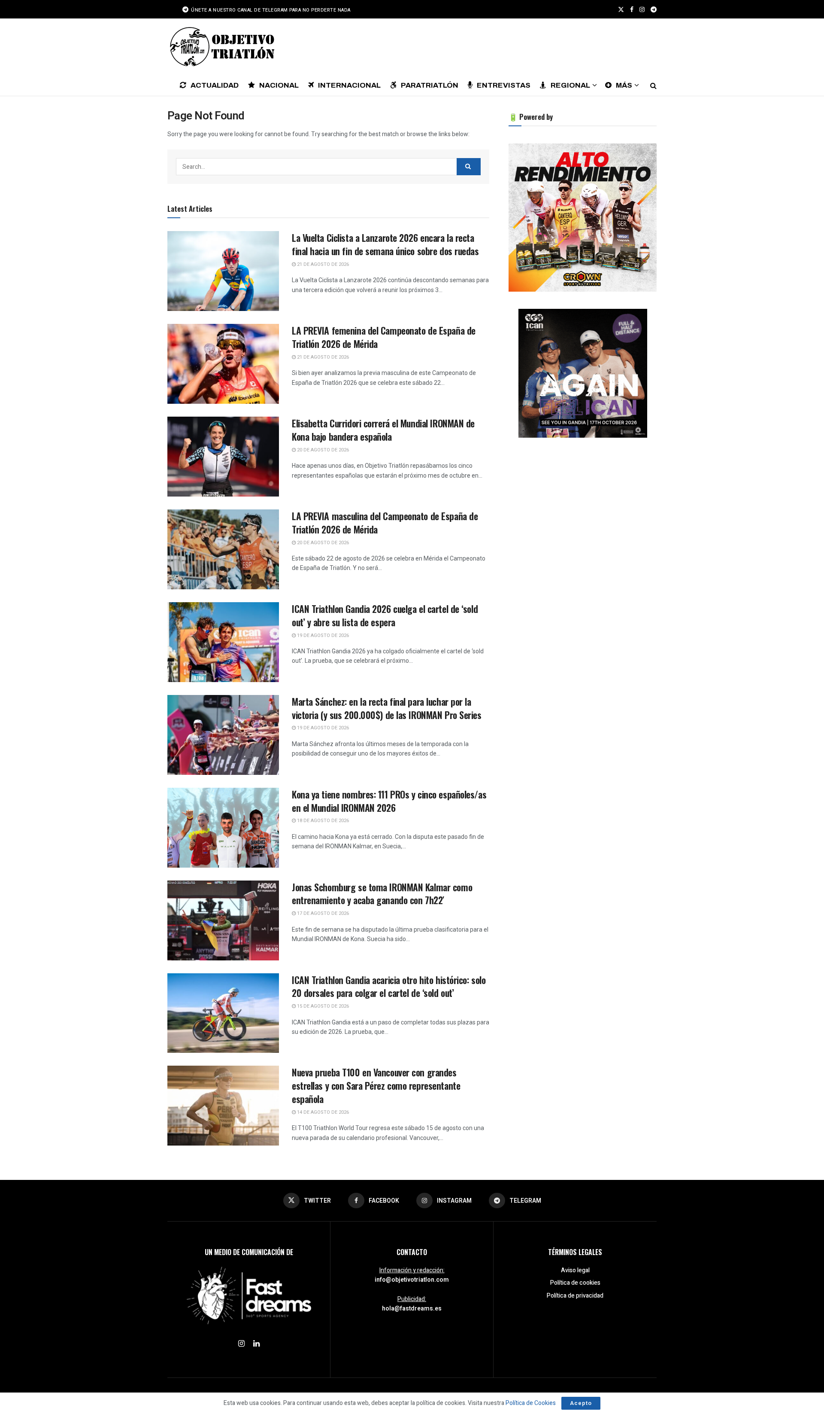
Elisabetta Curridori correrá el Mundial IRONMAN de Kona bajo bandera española (383, 429)
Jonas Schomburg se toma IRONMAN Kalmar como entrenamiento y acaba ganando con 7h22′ (382, 893)
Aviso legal (575, 1270)
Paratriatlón (429, 85)
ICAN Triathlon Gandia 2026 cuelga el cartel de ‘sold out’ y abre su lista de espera (385, 615)
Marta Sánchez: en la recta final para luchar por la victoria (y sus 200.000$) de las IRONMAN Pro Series (387, 708)
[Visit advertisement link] (583, 217)
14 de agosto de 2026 (322, 1112)
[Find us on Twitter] (621, 9)
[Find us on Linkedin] (256, 1344)
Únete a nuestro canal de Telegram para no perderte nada (270, 10)
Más (624, 85)
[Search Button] (653, 85)
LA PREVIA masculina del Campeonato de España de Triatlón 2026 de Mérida (385, 522)
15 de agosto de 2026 (322, 1006)
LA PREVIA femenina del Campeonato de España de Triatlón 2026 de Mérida (384, 336)
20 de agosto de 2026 (322, 450)
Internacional (349, 85)
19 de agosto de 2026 (322, 635)
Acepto (581, 1403)
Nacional (279, 85)
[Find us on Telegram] (654, 9)
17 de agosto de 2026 (322, 913)
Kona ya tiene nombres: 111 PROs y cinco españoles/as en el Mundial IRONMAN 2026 (389, 800)
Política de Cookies (531, 1403)
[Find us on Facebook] (631, 9)
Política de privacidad (575, 1295)
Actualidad (215, 85)
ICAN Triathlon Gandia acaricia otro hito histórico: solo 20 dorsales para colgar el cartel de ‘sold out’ (388, 986)
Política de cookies (575, 1282)
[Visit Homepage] (221, 46)
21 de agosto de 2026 (322, 264)
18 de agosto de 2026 (322, 820)
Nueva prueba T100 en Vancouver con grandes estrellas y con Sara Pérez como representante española (376, 1085)
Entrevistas (503, 85)
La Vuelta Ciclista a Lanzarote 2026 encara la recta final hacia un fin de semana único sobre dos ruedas (385, 244)
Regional (570, 85)
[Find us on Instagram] (642, 9)
